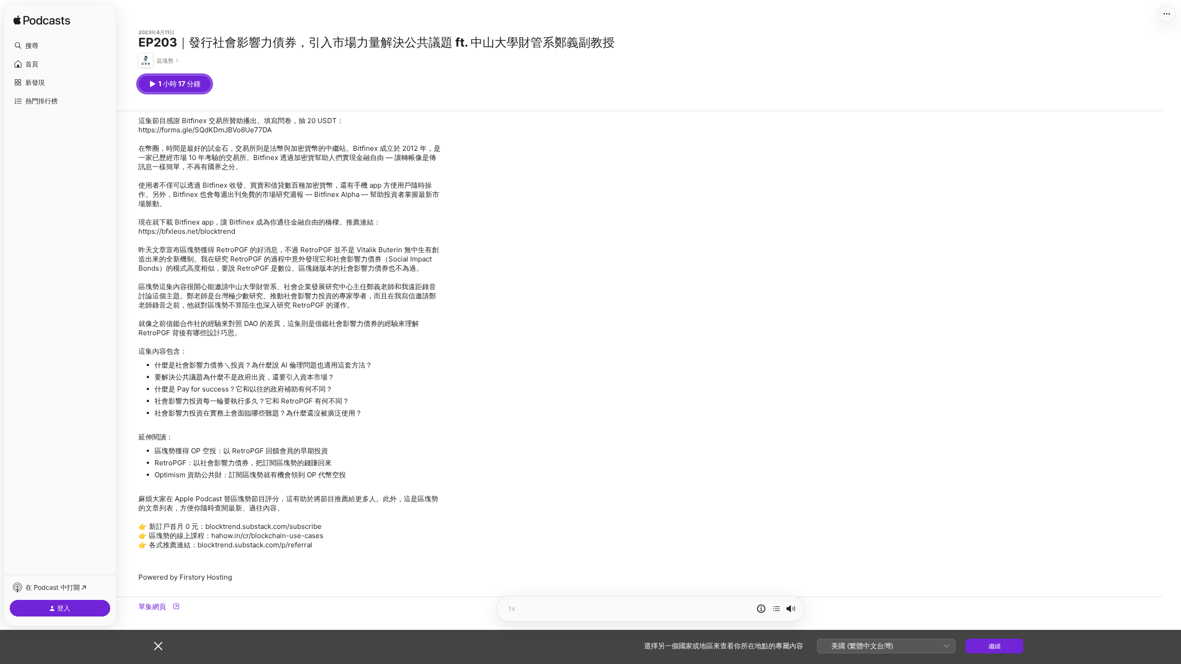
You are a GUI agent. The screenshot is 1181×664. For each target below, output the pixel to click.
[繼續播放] (776, 608)
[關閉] (158, 646)
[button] (60, 45)
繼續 (995, 646)
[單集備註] (761, 608)
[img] (41, 20)
